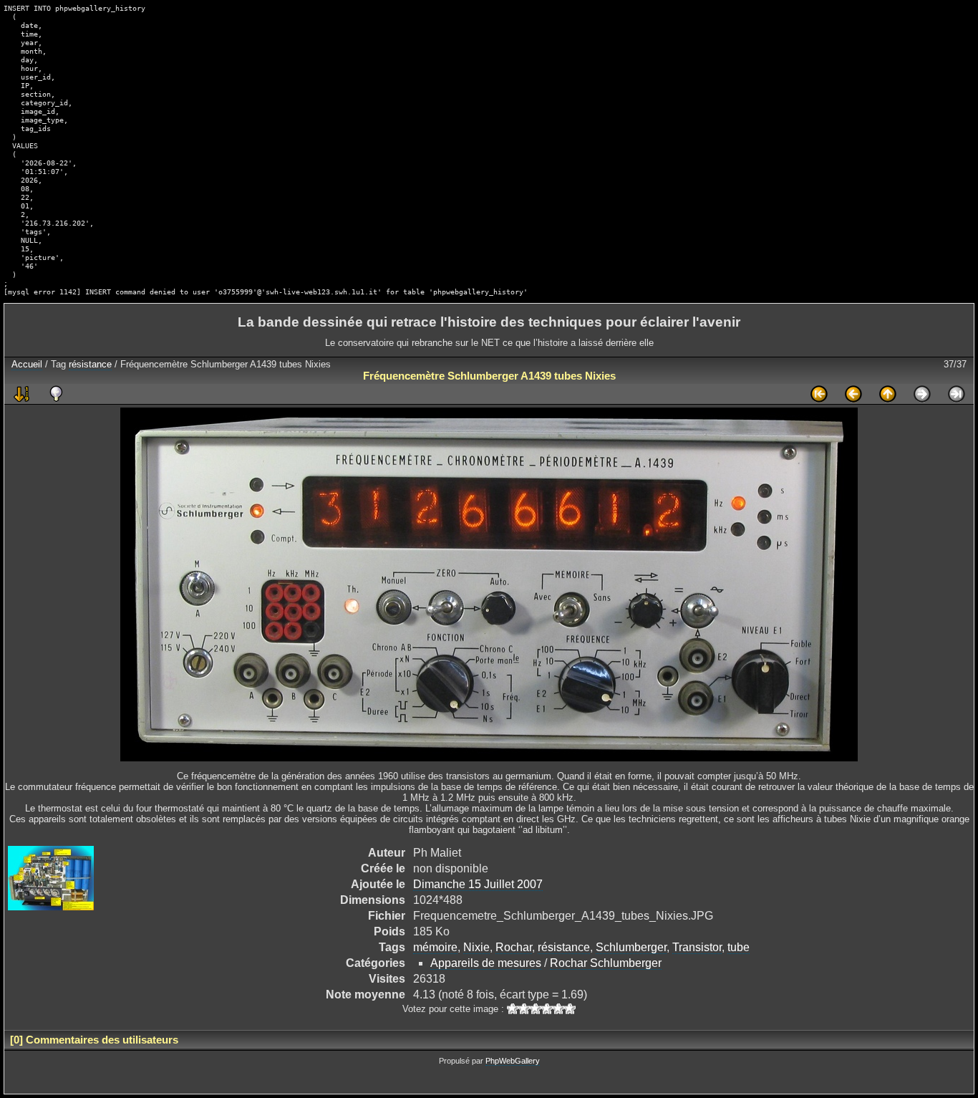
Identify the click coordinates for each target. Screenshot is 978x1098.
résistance (90, 364)
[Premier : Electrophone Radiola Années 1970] (819, 394)
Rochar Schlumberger (606, 963)
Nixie (476, 947)
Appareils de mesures (485, 963)
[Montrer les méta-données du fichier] (56, 394)
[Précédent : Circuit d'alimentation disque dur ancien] (853, 394)
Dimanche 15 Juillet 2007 (478, 884)
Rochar (513, 947)
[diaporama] (21, 394)
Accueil (26, 364)
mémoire (435, 947)
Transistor (697, 947)
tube (738, 947)
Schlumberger (631, 947)
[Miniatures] (888, 394)
